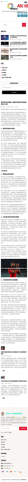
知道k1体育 (4, 67)
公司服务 (4, 75)
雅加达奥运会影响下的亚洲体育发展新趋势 (18, 49)
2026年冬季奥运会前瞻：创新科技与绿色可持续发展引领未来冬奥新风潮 (18, 43)
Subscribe (14, 92)
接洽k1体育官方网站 (6, 77)
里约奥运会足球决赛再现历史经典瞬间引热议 (18, 56)
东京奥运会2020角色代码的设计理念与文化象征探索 (18, 36)
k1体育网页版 (23, 479)
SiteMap (3, 456)
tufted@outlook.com (8, 466)
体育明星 (4, 72)
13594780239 (6, 468)
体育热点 (4, 70)
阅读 (4, 370)
